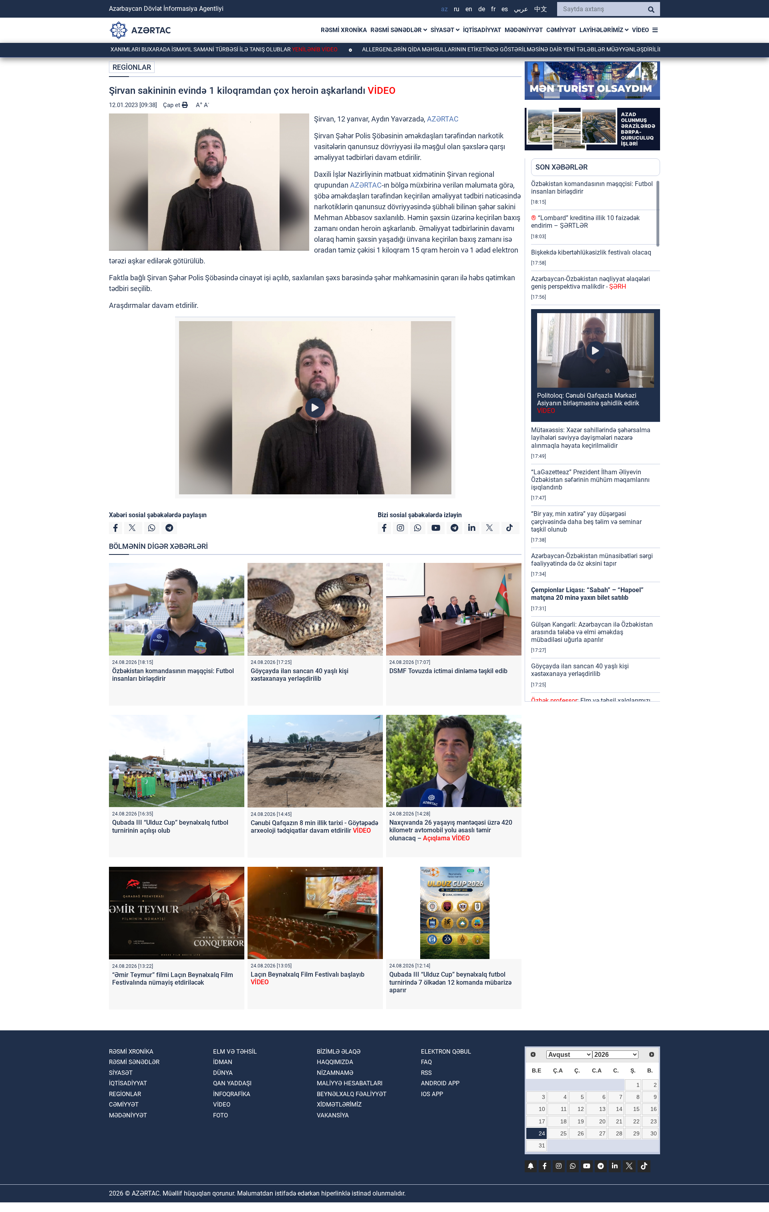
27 (602, 1133)
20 (602, 1121)
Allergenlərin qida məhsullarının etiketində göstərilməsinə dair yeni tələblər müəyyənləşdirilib (462, 49)
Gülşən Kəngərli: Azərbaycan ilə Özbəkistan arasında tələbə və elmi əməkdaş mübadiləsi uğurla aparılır (592, 632)
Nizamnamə (335, 1072)
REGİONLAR (132, 67)
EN (468, 9)
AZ (444, 9)
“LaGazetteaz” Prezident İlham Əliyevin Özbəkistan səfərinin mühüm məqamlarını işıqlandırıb (590, 479)
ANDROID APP (440, 1083)
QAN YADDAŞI (232, 1083)
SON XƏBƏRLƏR (561, 167)
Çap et (172, 105)
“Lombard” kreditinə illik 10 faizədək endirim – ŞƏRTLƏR (585, 221)
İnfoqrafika (231, 1094)
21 (619, 1121)
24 (542, 1133)
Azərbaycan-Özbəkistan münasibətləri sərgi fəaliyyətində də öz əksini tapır (592, 559)
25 (563, 1133)
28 (619, 1133)
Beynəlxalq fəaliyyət (352, 1094)
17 (542, 1121)
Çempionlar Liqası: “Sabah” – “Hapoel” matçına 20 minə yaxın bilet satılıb (587, 593)
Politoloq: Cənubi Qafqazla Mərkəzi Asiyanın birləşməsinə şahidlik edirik (588, 403)
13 (602, 1109)
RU (456, 9)
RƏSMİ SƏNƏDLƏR (396, 30)
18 (563, 1121)
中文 (540, 9)
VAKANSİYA (333, 1115)
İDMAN (222, 1062)
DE (481, 9)
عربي (521, 9)
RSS (426, 1072)
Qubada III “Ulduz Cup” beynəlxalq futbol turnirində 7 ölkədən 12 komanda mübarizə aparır (450, 982)
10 (542, 1109)
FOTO (220, 1115)
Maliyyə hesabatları (349, 1083)
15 (636, 1109)
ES (504, 9)
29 (636, 1133)
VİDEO (640, 30)
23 (653, 1121)
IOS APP (432, 1094)
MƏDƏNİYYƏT (524, 30)
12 (581, 1109)
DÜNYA (223, 1072)
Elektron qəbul (446, 1051)
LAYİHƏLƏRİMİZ (602, 30)
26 (581, 1133)
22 (636, 1121)
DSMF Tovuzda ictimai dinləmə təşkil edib (448, 671)
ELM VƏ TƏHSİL (235, 1051)
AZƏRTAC (443, 119)
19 (581, 1121)
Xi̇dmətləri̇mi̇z (339, 1104)
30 (653, 1133)
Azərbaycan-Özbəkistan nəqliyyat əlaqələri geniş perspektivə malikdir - (590, 282)
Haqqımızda (335, 1062)
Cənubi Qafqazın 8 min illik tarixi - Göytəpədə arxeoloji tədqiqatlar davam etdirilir (314, 826)
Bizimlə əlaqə (338, 1051)
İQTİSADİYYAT (482, 30)
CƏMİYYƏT (561, 30)
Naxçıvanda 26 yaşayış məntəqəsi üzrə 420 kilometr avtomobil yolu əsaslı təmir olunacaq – (450, 830)
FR (493, 9)
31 (542, 1145)
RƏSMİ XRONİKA (344, 30)
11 (564, 1109)
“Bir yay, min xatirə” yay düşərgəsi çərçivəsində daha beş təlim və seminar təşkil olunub (586, 521)
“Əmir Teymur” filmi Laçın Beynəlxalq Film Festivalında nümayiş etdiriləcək (172, 978)
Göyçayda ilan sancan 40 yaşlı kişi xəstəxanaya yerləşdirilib (299, 674)
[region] (595, 440)
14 (619, 1109)
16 (653, 1109)
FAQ (426, 1062)
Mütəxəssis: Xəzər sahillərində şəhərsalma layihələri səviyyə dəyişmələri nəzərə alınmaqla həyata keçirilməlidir (590, 437)
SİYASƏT (443, 30)
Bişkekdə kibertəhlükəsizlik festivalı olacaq (591, 252)
